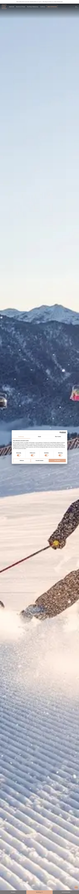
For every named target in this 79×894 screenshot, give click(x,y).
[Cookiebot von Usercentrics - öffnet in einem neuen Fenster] (60, 432)
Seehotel (11, 7)
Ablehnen (22, 460)
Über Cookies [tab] (58, 436)
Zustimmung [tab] (21, 436)
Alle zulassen (57, 460)
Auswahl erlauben (39, 460)
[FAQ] (76, 887)
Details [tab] (39, 436)
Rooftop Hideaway (32, 7)
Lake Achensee (52, 7)
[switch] (32, 455)
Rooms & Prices (20, 7)
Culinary (42, 7)
